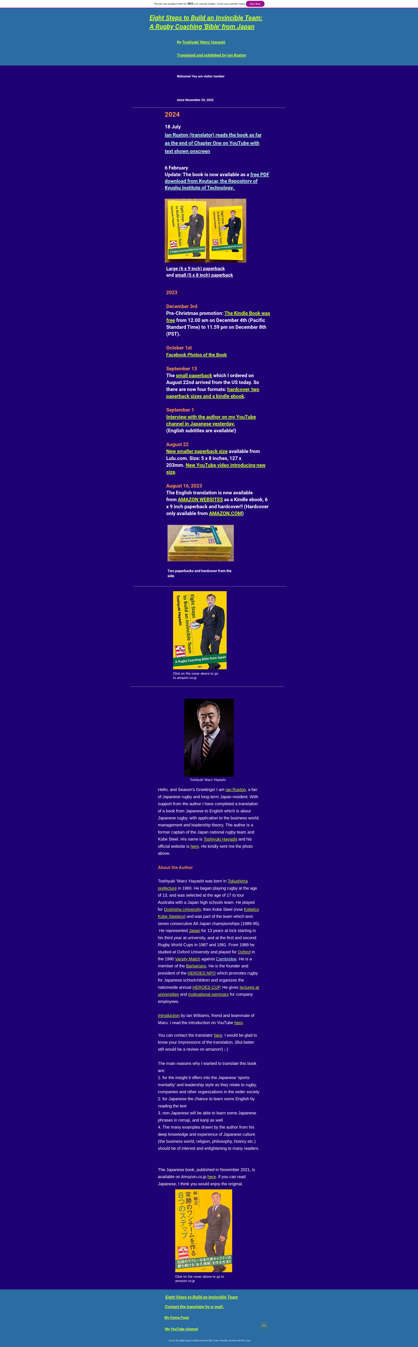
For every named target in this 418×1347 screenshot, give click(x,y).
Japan (194, 930)
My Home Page (176, 1318)
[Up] (264, 1325)
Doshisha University (182, 909)
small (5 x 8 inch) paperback (204, 275)
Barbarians (196, 965)
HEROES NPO (202, 973)
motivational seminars (208, 994)
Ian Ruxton (236, 789)
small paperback (194, 375)
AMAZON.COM (225, 513)
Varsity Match (187, 958)
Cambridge (226, 958)
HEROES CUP (206, 987)
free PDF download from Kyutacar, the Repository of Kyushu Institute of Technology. (217, 181)
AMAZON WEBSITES (200, 499)
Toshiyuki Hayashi (220, 839)
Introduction (169, 1015)
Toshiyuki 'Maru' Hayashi (203, 42)
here (195, 846)
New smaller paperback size (197, 451)
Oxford (244, 951)
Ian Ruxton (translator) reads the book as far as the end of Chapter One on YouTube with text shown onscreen (213, 143)
